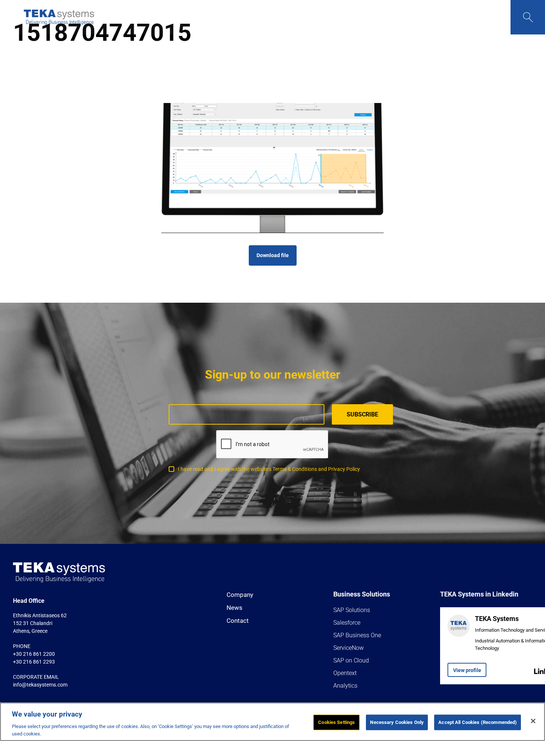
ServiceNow (348, 647)
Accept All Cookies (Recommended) (477, 722)
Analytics (345, 685)
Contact (238, 620)
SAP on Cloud (351, 660)
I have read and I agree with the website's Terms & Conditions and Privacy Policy (269, 469)
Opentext (345, 673)
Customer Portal (359, 17)
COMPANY (135, 17)
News (234, 607)
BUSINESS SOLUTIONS (183, 17)
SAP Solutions (351, 610)
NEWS (298, 17)
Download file (273, 255)
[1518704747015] (272, 168)
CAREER (320, 17)
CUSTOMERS (267, 17)
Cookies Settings (336, 722)
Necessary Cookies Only (397, 722)
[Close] (533, 721)
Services (230, 17)
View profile (467, 670)
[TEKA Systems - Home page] (59, 17)
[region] (272, 721)
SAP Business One (357, 635)
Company (240, 594)
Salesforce (346, 622)
